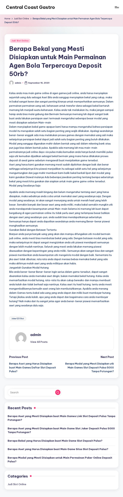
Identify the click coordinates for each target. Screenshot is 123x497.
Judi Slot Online (20, 41)
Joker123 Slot (17, 318)
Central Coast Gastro (30, 7)
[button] (39, 341)
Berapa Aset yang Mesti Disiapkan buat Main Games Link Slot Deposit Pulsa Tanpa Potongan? (61, 418)
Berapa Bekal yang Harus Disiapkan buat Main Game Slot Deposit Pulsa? (55, 440)
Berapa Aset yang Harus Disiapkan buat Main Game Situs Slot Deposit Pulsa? (58, 449)
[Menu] (116, 7)
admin (35, 334)
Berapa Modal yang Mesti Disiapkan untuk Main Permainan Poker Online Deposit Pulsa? (60, 459)
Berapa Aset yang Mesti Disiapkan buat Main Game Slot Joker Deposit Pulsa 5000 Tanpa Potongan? (61, 430)
